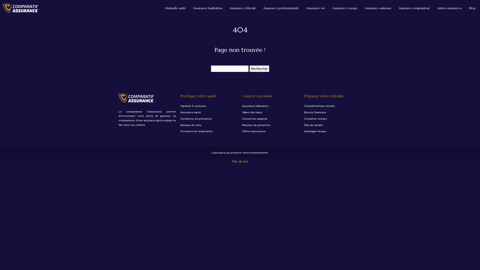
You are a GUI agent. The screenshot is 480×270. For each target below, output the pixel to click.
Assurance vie (315, 8)
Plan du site (240, 161)
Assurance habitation (207, 8)
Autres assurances (449, 8)
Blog (472, 8)
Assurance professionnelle (281, 8)
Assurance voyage (344, 8)
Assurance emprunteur (414, 8)
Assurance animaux (378, 8)
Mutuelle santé (175, 8)
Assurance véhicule (243, 8)
